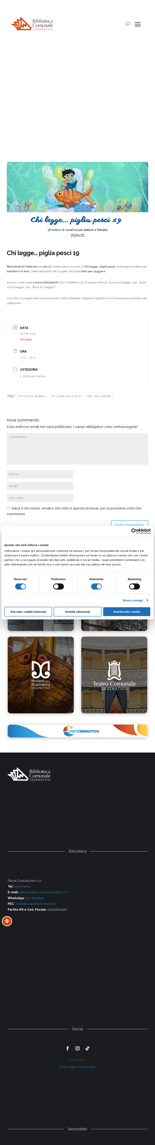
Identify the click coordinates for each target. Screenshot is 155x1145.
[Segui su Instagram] (77, 1048)
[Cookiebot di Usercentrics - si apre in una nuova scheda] (134, 531)
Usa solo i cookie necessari (28, 611)
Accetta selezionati (77, 611)
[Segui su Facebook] (67, 1048)
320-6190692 (35, 898)
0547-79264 (22, 886)
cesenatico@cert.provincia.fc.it (35, 904)
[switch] (58, 586)
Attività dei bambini (32, 396)
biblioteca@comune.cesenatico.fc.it (43, 892)
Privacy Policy (68, 1067)
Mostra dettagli (133, 600)
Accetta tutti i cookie (126, 611)
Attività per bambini (34, 376)
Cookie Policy (87, 1067)
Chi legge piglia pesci (66, 396)
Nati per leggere (99, 396)
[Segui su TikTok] (87, 1048)
